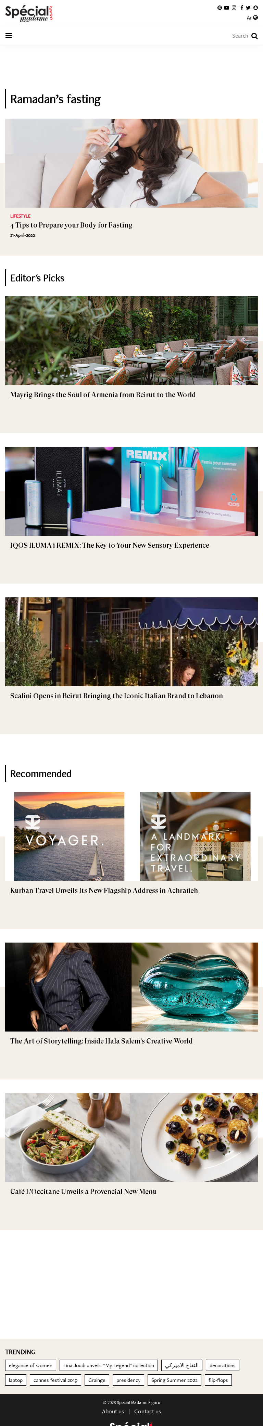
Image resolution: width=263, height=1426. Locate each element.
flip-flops (218, 1380)
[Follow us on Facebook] (241, 8)
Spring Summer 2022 (174, 1380)
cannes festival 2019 (55, 1380)
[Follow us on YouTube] (226, 8)
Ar (250, 17)
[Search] (251, 36)
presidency (128, 1380)
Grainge (96, 1380)
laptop (16, 1380)
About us (113, 1411)
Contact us (147, 1411)
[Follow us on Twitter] (248, 8)
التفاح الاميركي (182, 1365)
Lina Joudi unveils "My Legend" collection (108, 1365)
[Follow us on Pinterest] (219, 8)
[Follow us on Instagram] (234, 8)
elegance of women (30, 1365)
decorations (223, 1365)
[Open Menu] (8, 35)
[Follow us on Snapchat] (255, 8)
